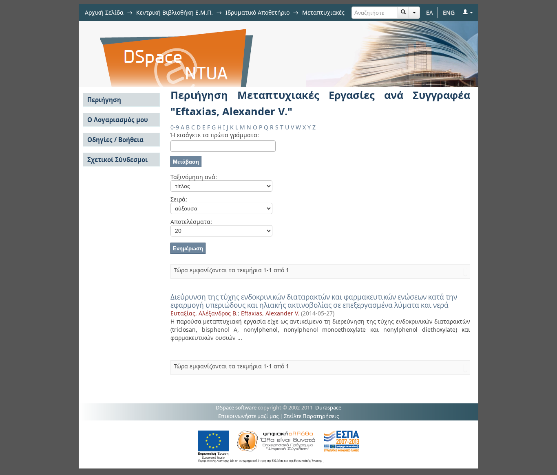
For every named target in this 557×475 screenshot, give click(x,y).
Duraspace (328, 407)
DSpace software (236, 407)
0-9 (174, 127)
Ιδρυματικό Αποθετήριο (257, 12)
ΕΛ (429, 12)
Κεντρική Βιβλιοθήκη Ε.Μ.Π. (174, 12)
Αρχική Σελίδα (104, 12)
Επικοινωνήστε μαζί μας (248, 416)
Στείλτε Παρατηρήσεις (311, 416)
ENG (449, 12)
